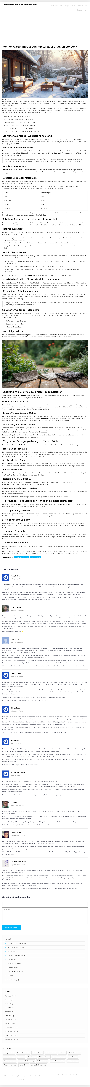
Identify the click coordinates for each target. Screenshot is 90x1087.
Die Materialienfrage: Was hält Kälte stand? (17, 116)
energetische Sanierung (26, 1061)
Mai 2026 (9, 1008)
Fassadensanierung (10, 1065)
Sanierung (62, 1053)
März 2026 (9, 1016)
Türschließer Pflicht (56, 5)
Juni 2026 (9, 1004)
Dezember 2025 (11, 1027)
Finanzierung (12, 968)
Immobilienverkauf (23, 1053)
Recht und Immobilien (15, 947)
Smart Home (24, 1065)
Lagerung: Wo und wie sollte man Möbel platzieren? (20, 125)
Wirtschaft (11, 959)
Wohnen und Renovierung (17, 943)
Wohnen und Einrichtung (16, 955)
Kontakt (25, 1080)
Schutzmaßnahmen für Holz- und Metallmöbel (18, 119)
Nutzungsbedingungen (19, 1076)
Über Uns (7, 1076)
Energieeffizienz (9, 1053)
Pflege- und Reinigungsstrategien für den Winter (19, 128)
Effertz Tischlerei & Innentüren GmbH (19, 5)
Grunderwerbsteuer (59, 1057)
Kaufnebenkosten (74, 1053)
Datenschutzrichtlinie (35, 1076)
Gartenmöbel (18, 557)
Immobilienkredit (9, 1057)
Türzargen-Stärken (69, 5)
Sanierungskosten (9, 1061)
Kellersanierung (13, 980)
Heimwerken (12, 951)
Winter (26, 557)
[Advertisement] (45, 27)
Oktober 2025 (11, 1035)
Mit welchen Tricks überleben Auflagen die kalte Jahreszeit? (22, 131)
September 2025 (11, 1039)
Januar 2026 (10, 1023)
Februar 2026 (10, 1020)
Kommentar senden (11, 927)
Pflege (32, 557)
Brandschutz (32, 1057)
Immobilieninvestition (57, 1061)
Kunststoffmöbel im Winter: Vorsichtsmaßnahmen (19, 122)
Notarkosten (73, 1057)
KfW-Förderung (44, 1057)
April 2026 (9, 1012)
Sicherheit (21, 1057)
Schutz (38, 557)
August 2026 (10, 996)
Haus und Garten (14, 964)
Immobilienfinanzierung (38, 1065)
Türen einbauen (82, 10)
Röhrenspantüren (81, 5)
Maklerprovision (73, 1061)
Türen (10, 976)
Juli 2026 (9, 1000)
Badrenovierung (42, 1061)
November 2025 (11, 1031)
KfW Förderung (37, 1053)
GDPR (20, 1080)
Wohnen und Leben (15, 972)
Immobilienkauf (51, 1053)
